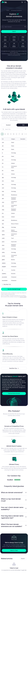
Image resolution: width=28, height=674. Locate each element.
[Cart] (22, 2)
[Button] (25, 129)
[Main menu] (25, 2)
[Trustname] (4, 2)
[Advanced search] (25, 26)
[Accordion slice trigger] (14, 492)
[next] (26, 134)
